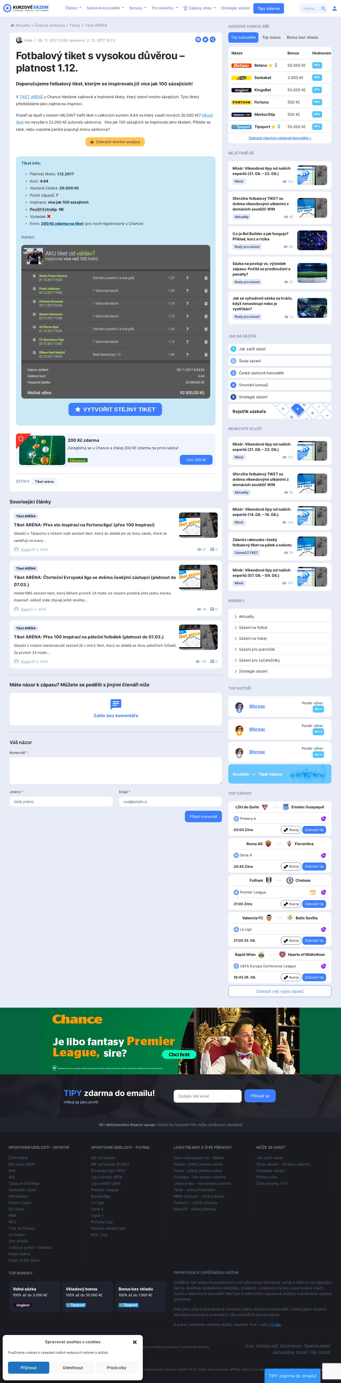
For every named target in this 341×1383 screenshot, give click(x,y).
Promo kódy (266, 1177)
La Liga (97, 1202)
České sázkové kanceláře (261, 373)
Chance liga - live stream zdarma (202, 1183)
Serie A (97, 1209)
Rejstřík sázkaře (249, 411)
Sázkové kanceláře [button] (104, 8)
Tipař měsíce (270, 774)
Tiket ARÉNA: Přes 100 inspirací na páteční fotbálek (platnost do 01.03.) (89, 636)
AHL (12, 1177)
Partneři (324, 1352)
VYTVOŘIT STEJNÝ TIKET (119, 409)
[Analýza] (323, 818)
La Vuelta (17, 1234)
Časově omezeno (50, 25)
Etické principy (291, 1346)
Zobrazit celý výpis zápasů (279, 991)
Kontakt (302, 1352)
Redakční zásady (317, 1346)
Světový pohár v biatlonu (30, 1247)
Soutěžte (241, 774)
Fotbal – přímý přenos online (198, 1164)
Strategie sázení (235, 8)
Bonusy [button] (136, 8)
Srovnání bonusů (253, 385)
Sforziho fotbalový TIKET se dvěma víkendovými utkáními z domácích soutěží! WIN (261, 203)
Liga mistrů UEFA (105, 1183)
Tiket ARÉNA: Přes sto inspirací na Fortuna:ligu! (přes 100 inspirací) (84, 524)
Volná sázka (24, 1288)
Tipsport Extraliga (24, 1183)
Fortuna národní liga (108, 1228)
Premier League (105, 1189)
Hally (29, 40)
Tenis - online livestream (195, 1189)
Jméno (17, 792)
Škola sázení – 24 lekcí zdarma (283, 1164)
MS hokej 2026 (22, 1164)
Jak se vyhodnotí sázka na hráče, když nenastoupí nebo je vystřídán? (263, 303)
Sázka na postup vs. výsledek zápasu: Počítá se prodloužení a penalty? (261, 268)
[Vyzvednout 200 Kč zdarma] (42, 449)
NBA (12, 1215)
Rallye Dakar (19, 1253)
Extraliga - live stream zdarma (200, 1177)
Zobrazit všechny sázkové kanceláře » (280, 138)
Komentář (19, 752)
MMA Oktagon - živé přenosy (199, 1196)
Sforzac (257, 706)
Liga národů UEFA (106, 1177)
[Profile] (334, 8)
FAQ (313, 1352)
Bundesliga (100, 1196)
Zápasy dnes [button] (200, 8)
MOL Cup (99, 1234)
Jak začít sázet (252, 349)
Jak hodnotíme (283, 1352)
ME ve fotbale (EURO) (110, 1164)
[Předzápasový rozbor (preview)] (313, 892)
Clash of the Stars (24, 1260)
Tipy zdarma (269, 8)
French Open (20, 1202)
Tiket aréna (44, 481)
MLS (12, 1221)
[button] (134, 1342)
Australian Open (22, 1189)
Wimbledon (18, 1196)
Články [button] (71, 8)
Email (125, 792)
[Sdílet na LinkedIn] (213, 39)
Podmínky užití (267, 1346)
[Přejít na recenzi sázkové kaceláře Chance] (78, 460)
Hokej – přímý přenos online (198, 1170)
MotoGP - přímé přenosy (195, 1209)
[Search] (323, 8)
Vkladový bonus (81, 1288)
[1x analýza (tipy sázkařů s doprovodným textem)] (323, 818)
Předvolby (117, 1367)
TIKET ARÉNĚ (31, 96)
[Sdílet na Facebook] (198, 39)
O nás (276, 1324)
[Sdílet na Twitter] (205, 39)
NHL (12, 1170)
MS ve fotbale (103, 1157)
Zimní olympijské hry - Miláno (199, 1157)
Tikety (75, 25)
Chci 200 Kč (196, 460)
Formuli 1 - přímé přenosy (196, 1202)
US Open (16, 1209)
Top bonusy (21, 1273)
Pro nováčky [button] (163, 8)
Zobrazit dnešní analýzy (118, 142)
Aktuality (22, 25)
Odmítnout (73, 1367)
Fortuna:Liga (102, 1221)
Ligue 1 (97, 1215)
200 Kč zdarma (83, 440)
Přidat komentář (203, 816)
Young (25, 549)
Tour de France (22, 1228)
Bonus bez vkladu (136, 1288)
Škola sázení (250, 361)
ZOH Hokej (18, 1157)
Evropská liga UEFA (108, 1170)
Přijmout (29, 1367)
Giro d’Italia (18, 1241)
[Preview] (313, 892)
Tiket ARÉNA (96, 25)
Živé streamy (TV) (271, 1183)
